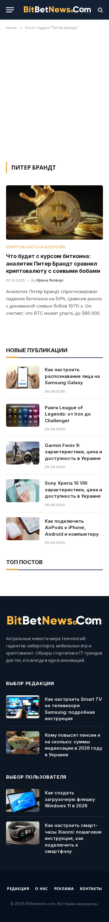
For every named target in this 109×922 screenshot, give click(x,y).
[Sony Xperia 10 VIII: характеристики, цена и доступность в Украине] (22, 490)
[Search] (100, 10)
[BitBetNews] (57, 10)
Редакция (18, 889)
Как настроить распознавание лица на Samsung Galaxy (72, 376)
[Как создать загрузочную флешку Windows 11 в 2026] (22, 800)
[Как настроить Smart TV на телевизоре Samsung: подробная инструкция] (22, 706)
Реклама (64, 889)
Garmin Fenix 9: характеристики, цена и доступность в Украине (73, 451)
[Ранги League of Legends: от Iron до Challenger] (22, 415)
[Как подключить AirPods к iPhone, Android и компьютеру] (22, 528)
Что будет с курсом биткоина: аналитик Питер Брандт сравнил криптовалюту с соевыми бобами (53, 263)
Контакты (91, 889)
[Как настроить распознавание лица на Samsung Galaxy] (22, 377)
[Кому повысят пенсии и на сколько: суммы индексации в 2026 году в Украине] (22, 742)
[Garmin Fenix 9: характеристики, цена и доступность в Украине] (22, 453)
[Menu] (10, 10)
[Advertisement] (54, 94)
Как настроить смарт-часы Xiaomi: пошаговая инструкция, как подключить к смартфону (73, 838)
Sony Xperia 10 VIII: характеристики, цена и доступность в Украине (73, 489)
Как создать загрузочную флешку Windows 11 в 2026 (70, 799)
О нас (41, 889)
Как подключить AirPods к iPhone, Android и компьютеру (72, 527)
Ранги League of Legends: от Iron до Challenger (68, 414)
